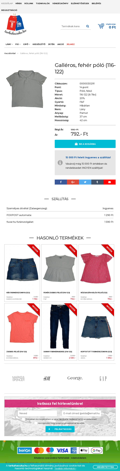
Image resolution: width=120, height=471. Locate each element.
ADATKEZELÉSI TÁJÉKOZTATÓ (68, 419)
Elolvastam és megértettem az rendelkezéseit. (61, 419)
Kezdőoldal (10, 53)
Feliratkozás (63, 429)
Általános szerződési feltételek (51, 458)
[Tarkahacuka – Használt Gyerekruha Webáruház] (13, 24)
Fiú (17, 44)
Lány (9, 44)
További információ (64, 468)
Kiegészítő (39, 44)
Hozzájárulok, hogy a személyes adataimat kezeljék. (61, 423)
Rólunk (28, 3)
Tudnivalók (43, 3)
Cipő (26, 44)
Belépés (96, 3)
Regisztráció (9, 10)
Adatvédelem (78, 458)
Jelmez (71, 44)
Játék (51, 44)
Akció (60, 44)
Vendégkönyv (60, 3)
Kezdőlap (7, 3)
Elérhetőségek (80, 3)
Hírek (19, 3)
